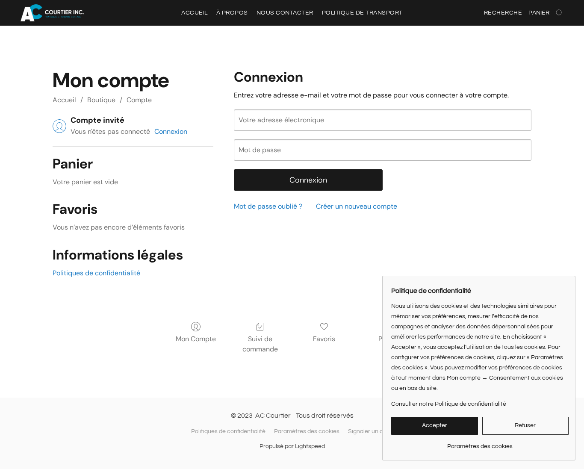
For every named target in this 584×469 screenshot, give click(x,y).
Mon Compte (196, 338)
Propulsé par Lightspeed (292, 446)
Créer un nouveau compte (356, 206)
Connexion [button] (170, 131)
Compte (139, 99)
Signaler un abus (370, 431)
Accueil (194, 13)
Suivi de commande (260, 344)
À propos (232, 13)
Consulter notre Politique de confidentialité (448, 404)
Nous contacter (285, 13)
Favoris (324, 338)
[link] (480, 443)
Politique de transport (362, 13)
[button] (52, 12)
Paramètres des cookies (306, 431)
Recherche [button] (503, 13)
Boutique (101, 99)
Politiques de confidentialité (96, 272)
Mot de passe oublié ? (268, 206)
